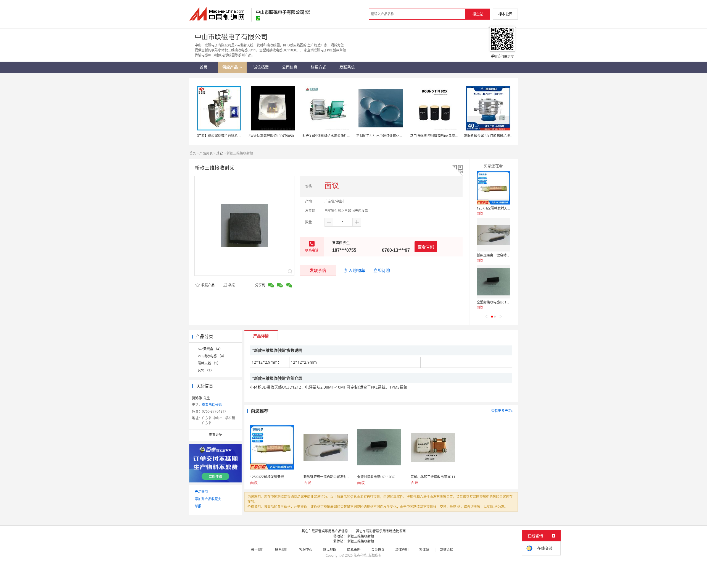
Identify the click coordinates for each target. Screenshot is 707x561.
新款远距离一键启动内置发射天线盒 (503, 255)
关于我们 (257, 549)
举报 (231, 285)
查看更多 (215, 434)
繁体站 (424, 549)
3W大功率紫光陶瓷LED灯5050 (271, 135)
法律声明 (401, 549)
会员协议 (377, 549)
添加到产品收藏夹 (208, 499)
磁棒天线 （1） (209, 363)
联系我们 (281, 549)
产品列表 (206, 153)
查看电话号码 (212, 404)
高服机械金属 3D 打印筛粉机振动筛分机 (493, 135)
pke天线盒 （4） (210, 349)
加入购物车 (354, 270)
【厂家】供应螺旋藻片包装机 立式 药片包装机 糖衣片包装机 (239, 135)
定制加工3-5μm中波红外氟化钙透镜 (382, 135)
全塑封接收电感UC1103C (496, 302)
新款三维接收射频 (360, 536)
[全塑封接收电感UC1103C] (493, 281)
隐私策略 (353, 549)
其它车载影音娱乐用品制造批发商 (381, 531)
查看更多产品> (502, 410)
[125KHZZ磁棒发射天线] (493, 188)
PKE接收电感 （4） (212, 356)
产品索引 (201, 491)
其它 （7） (206, 370)
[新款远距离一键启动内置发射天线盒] (493, 234)
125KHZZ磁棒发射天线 (494, 208)
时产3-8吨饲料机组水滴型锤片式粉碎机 (331, 135)
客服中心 (305, 549)
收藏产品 (208, 285)
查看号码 (426, 247)
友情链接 (446, 549)
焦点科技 (360, 555)
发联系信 (318, 270)
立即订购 (381, 270)
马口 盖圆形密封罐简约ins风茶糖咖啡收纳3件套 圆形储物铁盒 (455, 135)
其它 (219, 153)
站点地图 (329, 549)
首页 (192, 153)
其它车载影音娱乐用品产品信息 (325, 531)
